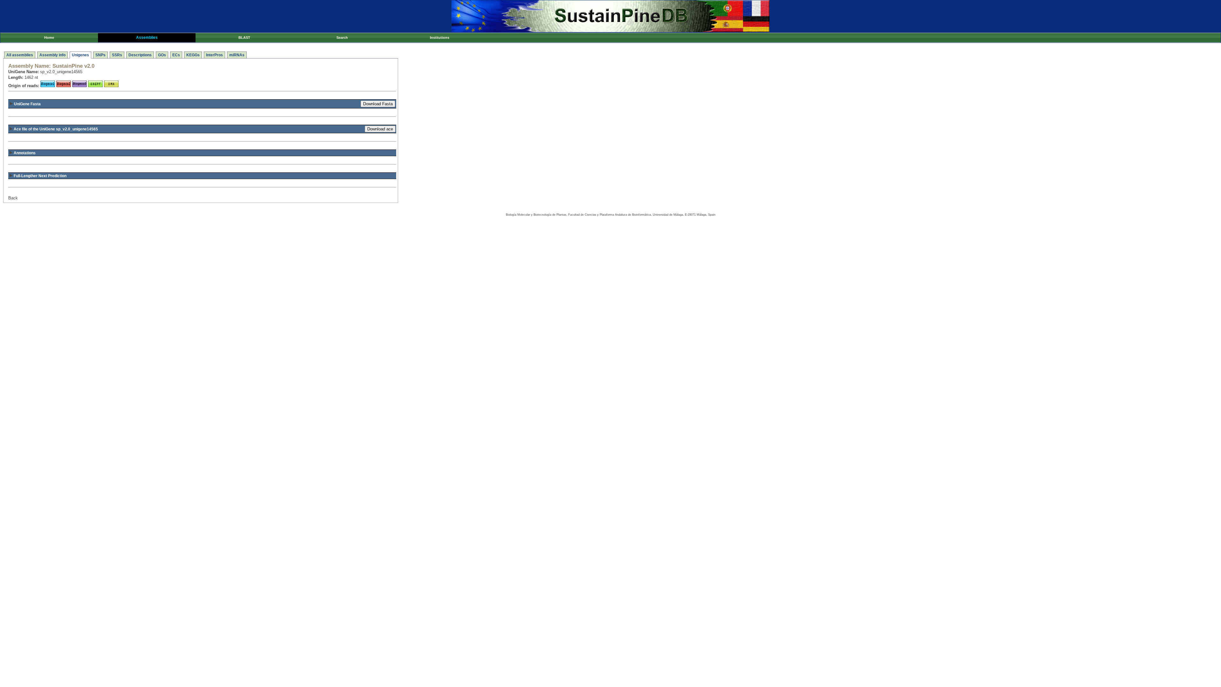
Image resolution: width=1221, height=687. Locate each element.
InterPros (214, 55)
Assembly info (52, 55)
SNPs (100, 55)
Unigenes (80, 55)
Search (342, 37)
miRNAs (237, 55)
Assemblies (147, 37)
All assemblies (19, 55)
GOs (162, 55)
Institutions (439, 37)
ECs (176, 55)
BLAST (244, 37)
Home (49, 37)
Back (13, 198)
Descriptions (140, 55)
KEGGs (193, 55)
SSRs (117, 55)
